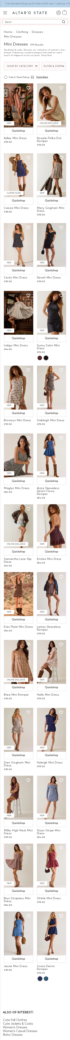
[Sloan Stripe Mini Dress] (51, 798)
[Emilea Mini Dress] (51, 526)
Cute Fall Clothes (15, 1020)
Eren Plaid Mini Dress (18, 627)
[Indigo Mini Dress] (18, 313)
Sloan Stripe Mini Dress (48, 832)
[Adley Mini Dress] (18, 105)
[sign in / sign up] (58, 12)
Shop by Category (20, 66)
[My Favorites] (28, 88)
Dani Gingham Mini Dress (17, 764)
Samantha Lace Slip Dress (18, 560)
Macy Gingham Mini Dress (51, 209)
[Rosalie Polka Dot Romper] (51, 105)
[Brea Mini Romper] (18, 662)
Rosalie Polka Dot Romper (49, 140)
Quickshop (18, 130)
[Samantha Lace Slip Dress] (18, 526)
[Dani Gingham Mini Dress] (18, 730)
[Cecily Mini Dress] (18, 245)
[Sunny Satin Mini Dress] (51, 313)
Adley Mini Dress (15, 138)
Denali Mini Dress (49, 277)
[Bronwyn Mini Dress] (18, 388)
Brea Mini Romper (16, 694)
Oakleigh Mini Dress (51, 420)
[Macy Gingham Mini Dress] (51, 175)
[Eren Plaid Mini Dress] (18, 594)
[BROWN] (40, 358)
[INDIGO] (40, 978)
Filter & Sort (53, 66)
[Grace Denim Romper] (51, 933)
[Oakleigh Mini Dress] (51, 388)
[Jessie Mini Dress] (18, 933)
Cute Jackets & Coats (18, 1023)
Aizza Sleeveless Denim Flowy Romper (48, 491)
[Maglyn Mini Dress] (18, 455)
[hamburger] (5, 12)
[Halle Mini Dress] (51, 662)
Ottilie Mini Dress (49, 898)
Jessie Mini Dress (15, 966)
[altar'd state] (29, 12)
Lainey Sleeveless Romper (49, 628)
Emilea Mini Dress (49, 559)
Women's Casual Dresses (20, 1031)
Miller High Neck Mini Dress (18, 832)
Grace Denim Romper (46, 968)
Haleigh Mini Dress (50, 762)
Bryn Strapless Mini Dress (17, 900)
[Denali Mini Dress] (51, 245)
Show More (35, 990)
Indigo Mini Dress (16, 345)
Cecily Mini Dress (15, 277)
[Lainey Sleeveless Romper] (51, 594)
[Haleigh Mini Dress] (51, 730)
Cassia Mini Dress (16, 208)
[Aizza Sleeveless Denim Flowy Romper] (51, 455)
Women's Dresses (15, 1027)
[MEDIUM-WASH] (46, 978)
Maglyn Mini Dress (16, 488)
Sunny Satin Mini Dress (48, 347)
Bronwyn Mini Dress (17, 420)
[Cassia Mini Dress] (18, 175)
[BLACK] (46, 358)
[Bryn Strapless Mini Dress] (18, 866)
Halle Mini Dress (48, 694)
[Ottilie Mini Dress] (51, 866)
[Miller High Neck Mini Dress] (18, 798)
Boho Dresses (13, 1034)
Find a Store (42, 77)
